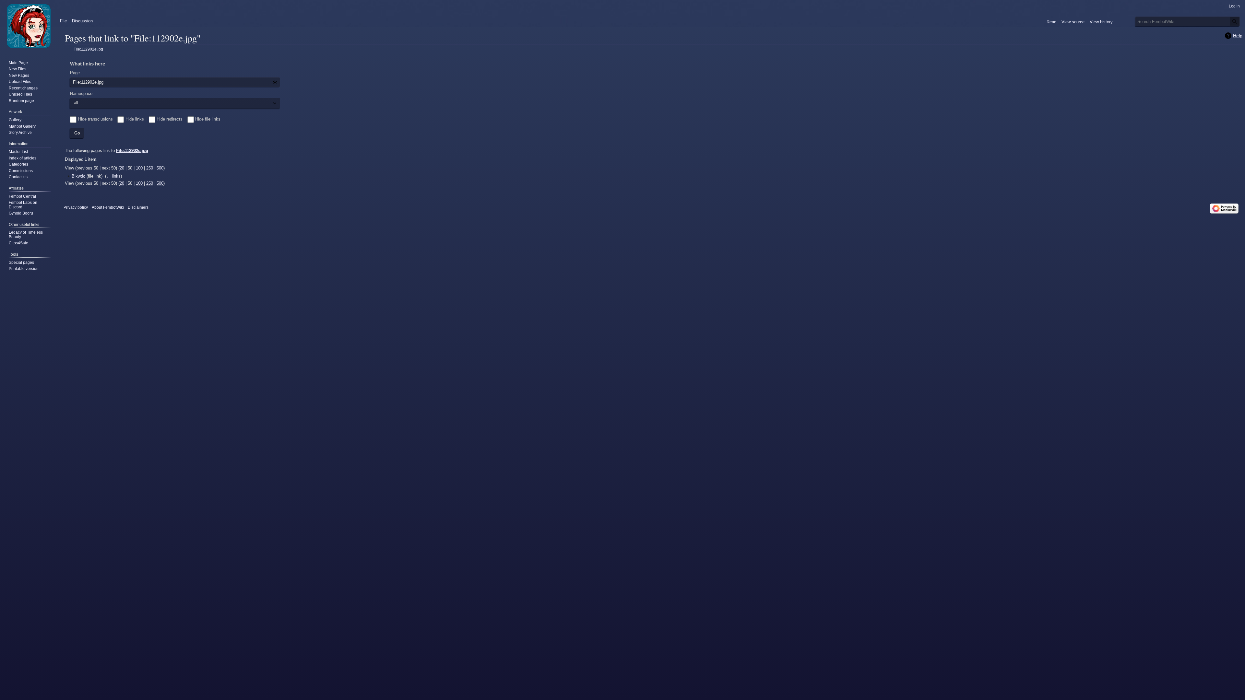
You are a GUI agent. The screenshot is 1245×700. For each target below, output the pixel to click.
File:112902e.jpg (88, 49)
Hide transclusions (95, 119)
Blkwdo (78, 176)
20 (122, 168)
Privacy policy (76, 207)
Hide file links (207, 119)
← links (113, 176)
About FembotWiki (108, 207)
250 (149, 168)
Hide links (134, 119)
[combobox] (175, 82)
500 (160, 168)
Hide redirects (170, 119)
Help (1237, 35)
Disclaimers (138, 207)
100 (139, 168)
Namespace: (82, 93)
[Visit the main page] (28, 26)
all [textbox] (76, 102)
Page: (75, 72)
